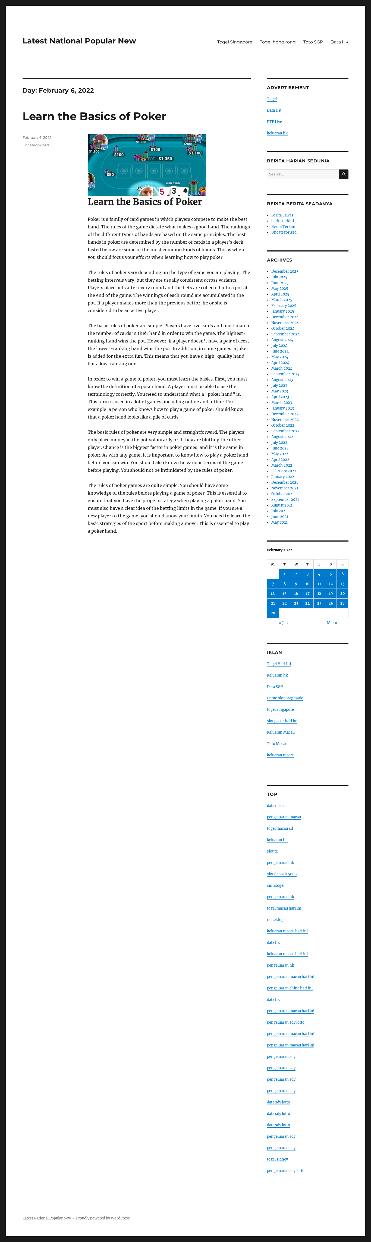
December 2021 (284, 482)
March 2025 (281, 300)
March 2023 (281, 402)
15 (285, 593)
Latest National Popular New (79, 40)
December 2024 (284, 317)
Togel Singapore (234, 42)
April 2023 (280, 397)
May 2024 (279, 357)
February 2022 (283, 471)
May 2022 (279, 454)
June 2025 (280, 283)
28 (273, 613)
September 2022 (285, 431)
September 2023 (285, 374)
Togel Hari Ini (279, 664)
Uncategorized (36, 145)
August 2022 (282, 437)
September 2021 (285, 499)
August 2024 (282, 340)
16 (296, 593)
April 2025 (280, 294)
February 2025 (283, 305)
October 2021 (282, 494)
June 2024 (280, 351)
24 (307, 603)
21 (273, 603)
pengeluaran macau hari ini (290, 1034)
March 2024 (281, 368)
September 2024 (285, 334)
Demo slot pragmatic (285, 698)
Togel (272, 99)
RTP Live (274, 122)
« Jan (283, 623)
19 (331, 593)
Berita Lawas (282, 215)
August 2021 (282, 505)
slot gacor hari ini (282, 721)
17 (308, 593)
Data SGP (275, 686)
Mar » (332, 623)
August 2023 (282, 380)
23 (296, 603)
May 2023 (279, 391)
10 (308, 583)
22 (284, 603)
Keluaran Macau (281, 732)
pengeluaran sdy (281, 1056)
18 (319, 593)
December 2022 (284, 414)
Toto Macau (277, 743)
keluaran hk (277, 133)
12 (331, 583)
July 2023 (279, 385)
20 (342, 593)
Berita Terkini (283, 226)
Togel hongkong (278, 42)
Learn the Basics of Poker (94, 116)
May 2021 (279, 522)
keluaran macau (280, 755)
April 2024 (280, 362)
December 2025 (284, 271)
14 (273, 593)
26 (331, 603)
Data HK (339, 42)
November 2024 (285, 322)
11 (319, 583)
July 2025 (279, 277)
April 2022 (280, 459)
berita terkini (282, 221)
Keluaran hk (277, 675)
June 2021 (279, 516)
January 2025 (282, 311)
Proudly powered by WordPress (103, 1218)
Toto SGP (313, 42)
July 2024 (279, 345)
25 (319, 603)
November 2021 (284, 488)
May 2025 (279, 288)
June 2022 (280, 448)
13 (342, 583)
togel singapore (280, 709)
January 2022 (282, 476)
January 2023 (282, 408)
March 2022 (281, 465)
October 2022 (282, 425)
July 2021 (279, 511)
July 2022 (279, 442)
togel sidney (277, 1159)
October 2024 (282, 328)
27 (342, 603)
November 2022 (285, 419)
